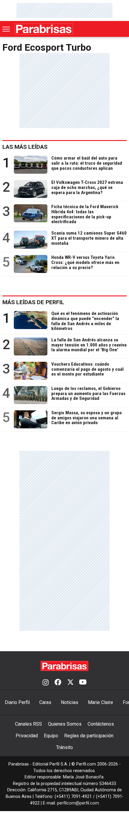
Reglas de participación (88, 736)
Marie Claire (100, 702)
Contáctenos (101, 724)
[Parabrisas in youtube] (82, 683)
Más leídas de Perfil (33, 302)
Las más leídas (24, 146)
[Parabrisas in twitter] (70, 683)
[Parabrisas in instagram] (46, 683)
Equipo (51, 736)
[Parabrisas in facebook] (58, 683)
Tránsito (64, 747)
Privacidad (27, 736)
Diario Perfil (17, 702)
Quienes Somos (65, 724)
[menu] (6, 29)
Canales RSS (28, 724)
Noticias (69, 702)
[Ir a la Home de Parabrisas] (44, 28)
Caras (45, 702)
